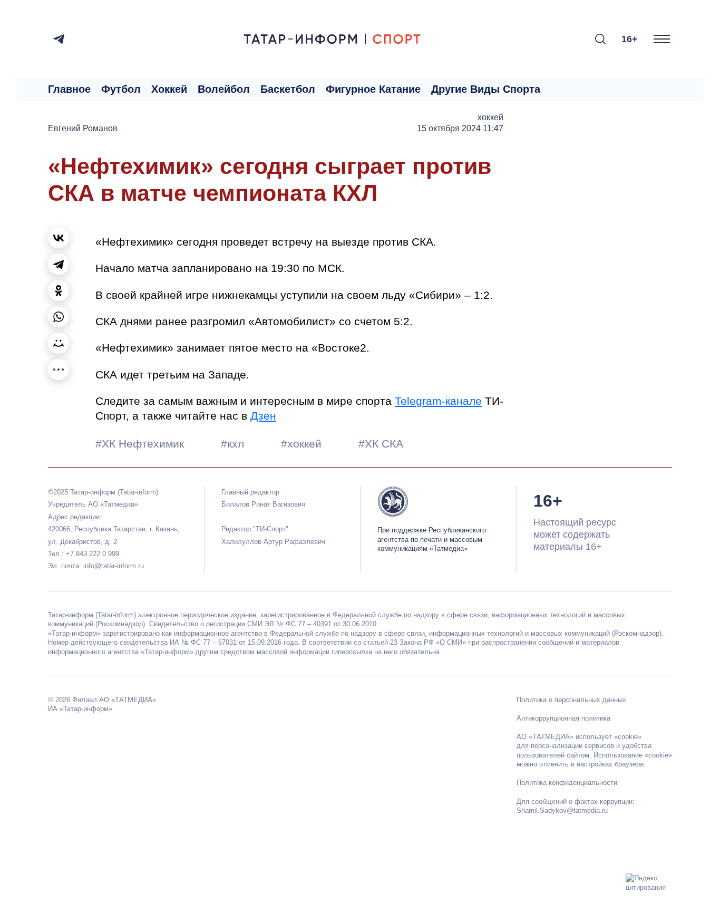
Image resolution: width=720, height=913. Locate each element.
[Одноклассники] (58, 290)
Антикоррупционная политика (563, 718)
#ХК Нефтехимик (141, 444)
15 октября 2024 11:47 (460, 128)
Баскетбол (287, 89)
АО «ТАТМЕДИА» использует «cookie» (579, 737)
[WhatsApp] (58, 316)
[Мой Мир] (58, 343)
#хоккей (303, 444)
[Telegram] (59, 39)
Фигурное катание (373, 89)
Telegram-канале (438, 401)
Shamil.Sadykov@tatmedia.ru (562, 810)
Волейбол (224, 89)
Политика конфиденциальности (567, 782)
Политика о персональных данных (571, 700)
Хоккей (169, 89)
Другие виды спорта (485, 89)
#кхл (234, 444)
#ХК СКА (380, 444)
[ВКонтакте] (58, 237)
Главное (69, 89)
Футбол (121, 89)
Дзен (263, 416)
